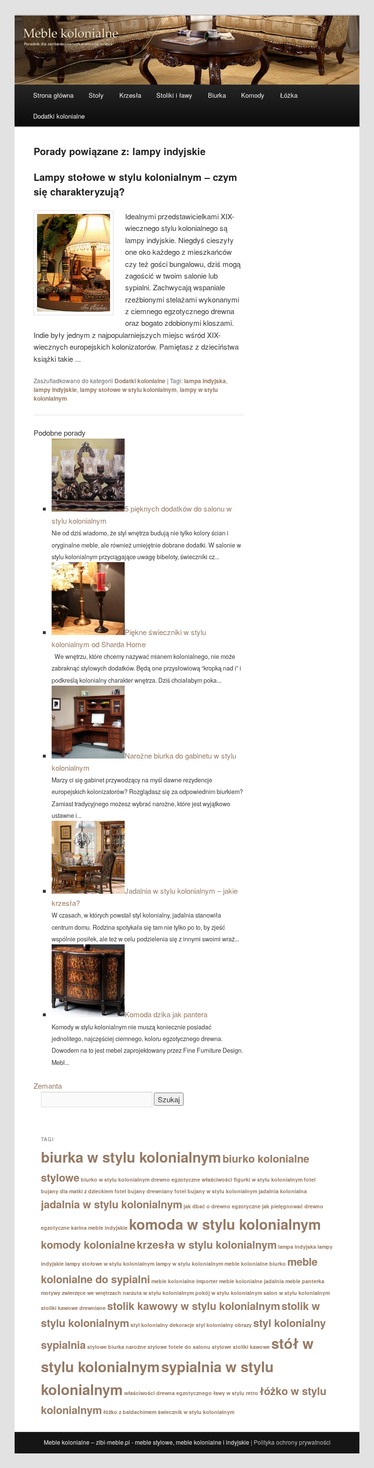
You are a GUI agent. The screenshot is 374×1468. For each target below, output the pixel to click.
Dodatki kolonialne (59, 116)
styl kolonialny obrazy (224, 1324)
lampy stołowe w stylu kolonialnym (128, 389)
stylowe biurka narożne (116, 1346)
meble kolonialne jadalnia (251, 1281)
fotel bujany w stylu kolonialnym (215, 1191)
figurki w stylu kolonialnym (268, 1179)
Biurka (217, 95)
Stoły (96, 95)
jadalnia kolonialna (283, 1191)
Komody (252, 95)
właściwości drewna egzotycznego (168, 1393)
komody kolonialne (88, 1244)
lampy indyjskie (55, 389)
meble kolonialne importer (184, 1281)
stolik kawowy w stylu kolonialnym (193, 1305)
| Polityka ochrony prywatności (291, 1442)
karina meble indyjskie (99, 1227)
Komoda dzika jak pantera (166, 1014)
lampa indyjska (205, 380)
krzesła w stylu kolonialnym (207, 1244)
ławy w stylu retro (235, 1393)
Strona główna (53, 95)
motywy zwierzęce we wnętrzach (81, 1292)
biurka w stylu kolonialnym (131, 1157)
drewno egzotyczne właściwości (191, 1179)
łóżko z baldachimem (129, 1411)
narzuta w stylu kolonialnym (158, 1292)
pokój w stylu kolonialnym (228, 1292)
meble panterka (304, 1281)
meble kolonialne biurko (255, 1263)
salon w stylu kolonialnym (296, 1292)
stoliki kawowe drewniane (73, 1307)
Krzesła (130, 95)
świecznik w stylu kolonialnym (196, 1411)
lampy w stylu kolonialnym (189, 1263)
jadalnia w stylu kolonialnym (111, 1204)
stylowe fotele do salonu (179, 1346)
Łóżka (289, 95)
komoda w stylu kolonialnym (225, 1224)
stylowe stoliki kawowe (241, 1346)
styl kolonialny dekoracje (162, 1324)
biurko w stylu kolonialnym (115, 1179)
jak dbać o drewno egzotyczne (222, 1206)
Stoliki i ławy (174, 95)
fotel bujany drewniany (143, 1191)
